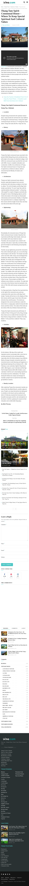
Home (2, 6)
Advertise (7, 877)
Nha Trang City (7, 699)
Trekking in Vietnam (5, 759)
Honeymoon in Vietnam (6, 754)
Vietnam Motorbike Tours (6, 760)
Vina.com (5, 881)
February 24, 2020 (6, 465)
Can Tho (5, 673)
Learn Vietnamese (5, 855)
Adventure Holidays (5, 757)
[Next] (16, 509)
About (2, 877)
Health (2, 852)
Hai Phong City (6, 688)
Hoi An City (5, 694)
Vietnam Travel (7, 6)
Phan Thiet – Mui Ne (7, 705)
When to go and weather (6, 864)
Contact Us (19, 877)
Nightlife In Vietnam (8, 701)
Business (3, 663)
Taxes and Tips (4, 857)
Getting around (4, 850)
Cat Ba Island (6, 675)
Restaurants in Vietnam (9, 711)
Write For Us (12, 877)
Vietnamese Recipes (7, 724)
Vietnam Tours (4, 764)
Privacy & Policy (4, 879)
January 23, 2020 (15, 25)
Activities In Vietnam (8, 668)
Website (3, 557)
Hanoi (4, 690)
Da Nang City (6, 681)
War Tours (3, 765)
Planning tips (4, 849)
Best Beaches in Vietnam (6, 755)
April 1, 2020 (5, 447)
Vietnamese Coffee (5, 866)
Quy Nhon (5, 709)
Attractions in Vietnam (14, 6)
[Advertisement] (14, 608)
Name (3, 543)
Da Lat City (5, 679)
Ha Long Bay (6, 686)
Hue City (5, 696)
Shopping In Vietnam (8, 716)
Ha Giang (5, 683)
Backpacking (3, 762)
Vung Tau (5, 718)
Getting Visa (3, 862)
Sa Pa (4, 714)
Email (3, 550)
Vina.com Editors (6, 25)
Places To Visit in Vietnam (6, 752)
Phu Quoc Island (7, 707)
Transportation (4, 859)
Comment (4, 524)
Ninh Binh (5, 703)
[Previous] (13, 509)
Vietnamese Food (6, 721)
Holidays (3, 854)
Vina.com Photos (6, 727)
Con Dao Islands (7, 677)
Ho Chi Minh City (7, 692)
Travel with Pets (4, 860)
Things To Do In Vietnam (6, 750)
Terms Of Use (12, 879)
